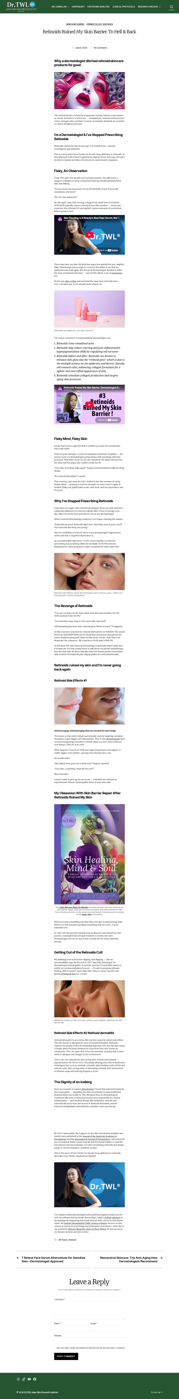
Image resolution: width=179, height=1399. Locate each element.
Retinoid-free (69, 974)
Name (57, 1323)
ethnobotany (88, 1089)
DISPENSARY (78, 6)
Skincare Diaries (75, 24)
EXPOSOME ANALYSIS (98, 6)
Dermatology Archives (100, 24)
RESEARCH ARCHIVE (148, 6)
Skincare (72, 1240)
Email (94, 1323)
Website (57, 1335)
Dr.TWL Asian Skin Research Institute (41, 1392)
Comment (59, 1299)
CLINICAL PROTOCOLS (124, 6)
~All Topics (63, 1240)
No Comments (100, 48)
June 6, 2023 (81, 48)
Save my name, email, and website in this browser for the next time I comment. (91, 1348)
